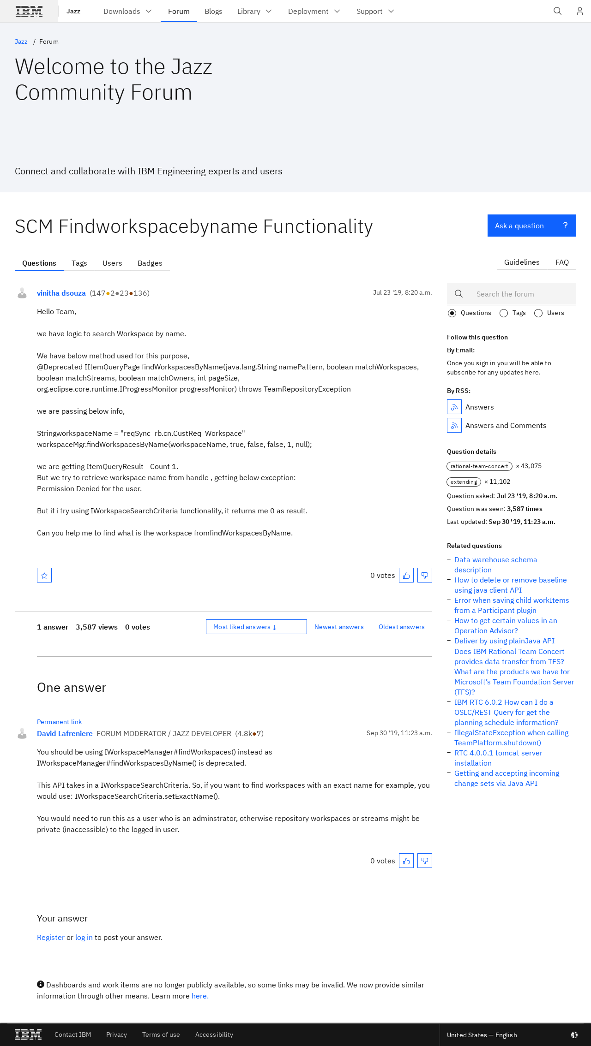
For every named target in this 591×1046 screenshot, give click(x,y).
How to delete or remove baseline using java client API (510, 584)
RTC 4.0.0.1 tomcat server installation (498, 757)
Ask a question (519, 225)
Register (51, 937)
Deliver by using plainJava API (504, 640)
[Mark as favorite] (44, 575)
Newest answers (339, 627)
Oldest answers (402, 627)
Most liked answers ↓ (245, 627)
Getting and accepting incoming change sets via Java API (506, 778)
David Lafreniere (65, 733)
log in (84, 937)
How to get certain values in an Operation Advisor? (505, 625)
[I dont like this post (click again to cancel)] (424, 575)
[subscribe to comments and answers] (454, 425)
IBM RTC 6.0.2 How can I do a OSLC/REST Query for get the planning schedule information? (506, 712)
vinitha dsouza (61, 292)
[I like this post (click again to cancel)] (406, 575)
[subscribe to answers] (454, 406)
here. (200, 995)
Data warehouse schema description (495, 564)
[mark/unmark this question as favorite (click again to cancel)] (44, 575)
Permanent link (59, 722)
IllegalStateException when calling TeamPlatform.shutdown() (511, 737)
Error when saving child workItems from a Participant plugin (511, 605)
